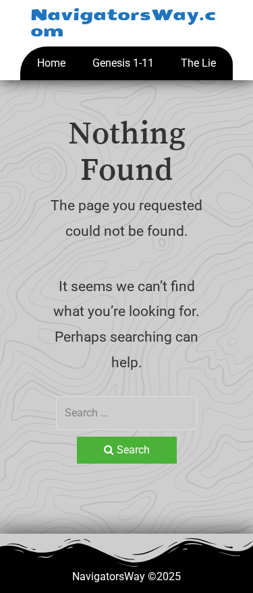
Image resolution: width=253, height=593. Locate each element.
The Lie (198, 63)
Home (51, 63)
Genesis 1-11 (123, 63)
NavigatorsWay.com (123, 23)
